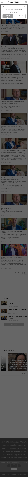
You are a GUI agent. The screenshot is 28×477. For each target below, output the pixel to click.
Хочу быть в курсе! (7, 16)
